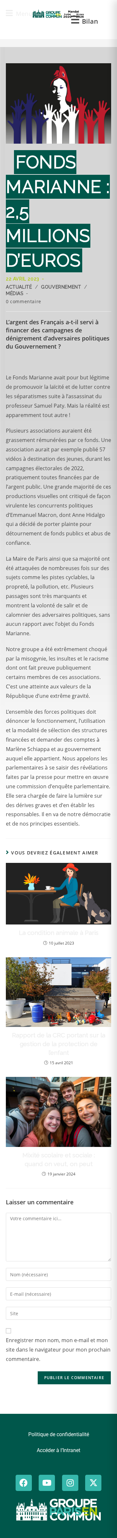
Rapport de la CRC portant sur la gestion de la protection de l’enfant (58, 1043)
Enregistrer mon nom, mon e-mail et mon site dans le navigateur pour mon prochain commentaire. (58, 1350)
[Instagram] (70, 1483)
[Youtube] (47, 1483)
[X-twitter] (93, 1483)
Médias (14, 293)
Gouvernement (61, 287)
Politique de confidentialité (58, 1434)
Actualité (19, 287)
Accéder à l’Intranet (58, 1450)
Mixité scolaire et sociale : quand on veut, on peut (58, 1159)
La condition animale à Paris (58, 932)
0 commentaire (23, 301)
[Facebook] (24, 1483)
